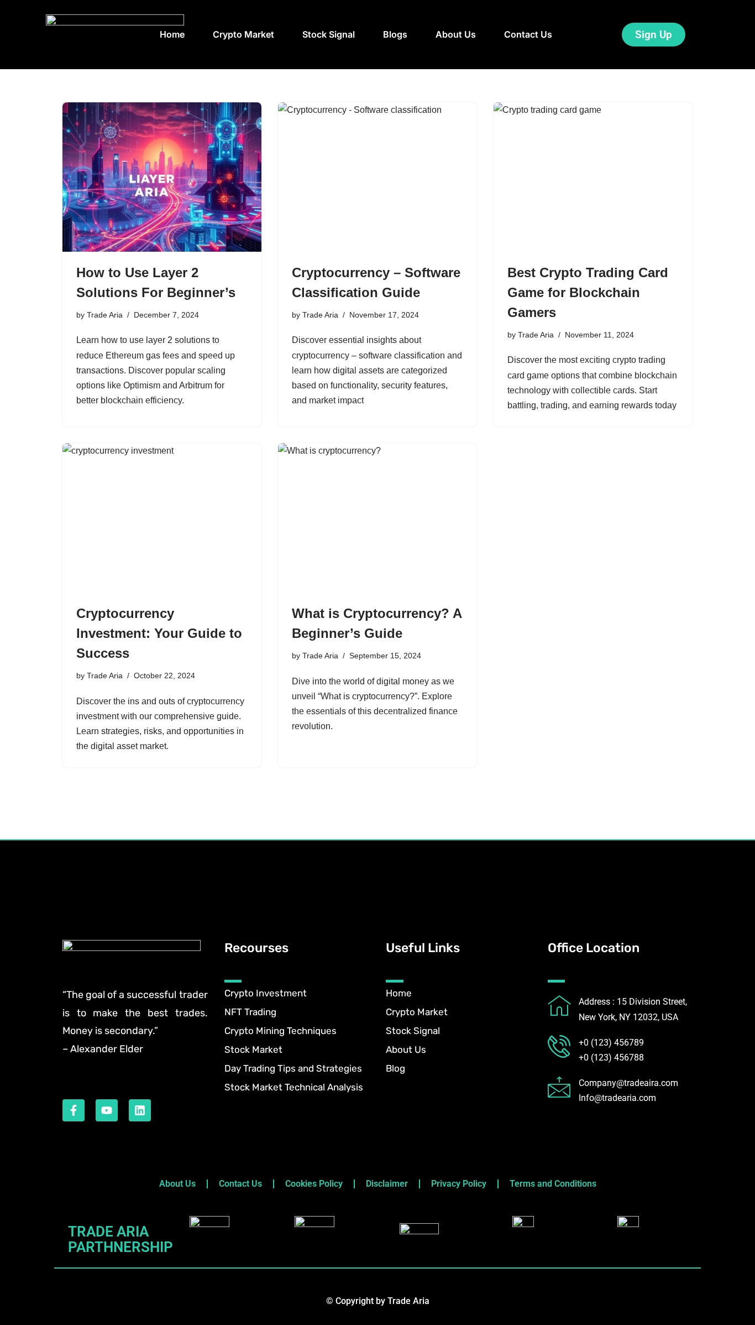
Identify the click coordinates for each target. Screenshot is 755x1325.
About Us (456, 34)
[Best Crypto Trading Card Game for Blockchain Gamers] (593, 177)
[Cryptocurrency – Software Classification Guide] (377, 177)
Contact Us (528, 34)
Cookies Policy (314, 1183)
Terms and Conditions (553, 1183)
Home (172, 34)
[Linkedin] (140, 1110)
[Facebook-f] (73, 1110)
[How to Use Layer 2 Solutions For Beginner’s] (161, 177)
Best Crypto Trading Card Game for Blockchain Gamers (587, 292)
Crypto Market (243, 34)
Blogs (395, 34)
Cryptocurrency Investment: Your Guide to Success (159, 633)
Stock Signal (328, 34)
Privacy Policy (458, 1183)
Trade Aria (105, 314)
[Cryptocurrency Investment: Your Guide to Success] (161, 518)
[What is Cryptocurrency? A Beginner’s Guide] (377, 518)
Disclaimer (387, 1183)
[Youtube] (107, 1110)
